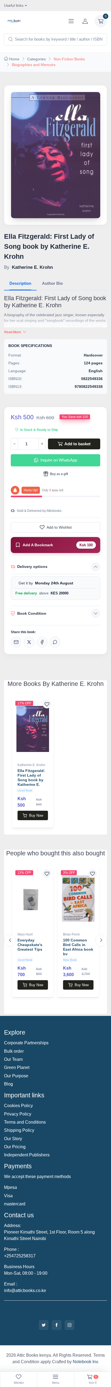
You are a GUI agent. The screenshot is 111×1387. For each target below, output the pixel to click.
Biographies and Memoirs (34, 65)
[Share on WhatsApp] (55, 642)
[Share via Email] (16, 642)
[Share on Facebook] (42, 642)
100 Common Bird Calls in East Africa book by (78, 947)
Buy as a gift (58, 474)
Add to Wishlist (59, 527)
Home (14, 59)
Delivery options (32, 566)
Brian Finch (71, 934)
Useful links (13, 5)
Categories (36, 59)
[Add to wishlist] (47, 704)
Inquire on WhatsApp (58, 460)
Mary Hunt (25, 934)
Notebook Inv (85, 1361)
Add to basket (77, 443)
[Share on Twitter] (29, 642)
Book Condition (31, 613)
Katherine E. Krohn (31, 765)
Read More (13, 332)
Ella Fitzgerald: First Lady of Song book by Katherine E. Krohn (31, 779)
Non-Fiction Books (69, 59)
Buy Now (36, 815)
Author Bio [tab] (52, 283)
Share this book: (23, 632)
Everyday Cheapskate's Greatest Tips (30, 944)
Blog (8, 1084)
